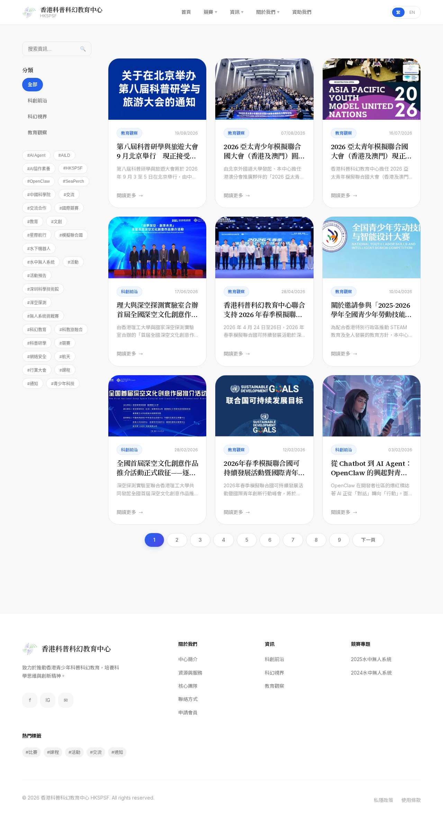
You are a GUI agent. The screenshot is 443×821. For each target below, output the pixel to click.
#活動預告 (36, 275)
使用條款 (411, 800)
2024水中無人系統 (371, 673)
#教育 (32, 221)
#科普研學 (36, 343)
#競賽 (65, 343)
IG (48, 700)
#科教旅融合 (71, 329)
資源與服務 (190, 673)
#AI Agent (36, 155)
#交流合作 (36, 208)
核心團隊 (188, 686)
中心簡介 (188, 659)
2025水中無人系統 (371, 659)
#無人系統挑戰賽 (43, 316)
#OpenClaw (38, 181)
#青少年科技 (62, 383)
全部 (32, 84)
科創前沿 (37, 100)
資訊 (237, 12)
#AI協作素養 (38, 168)
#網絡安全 (36, 356)
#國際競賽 (69, 208)
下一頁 (368, 540)
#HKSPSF (72, 168)
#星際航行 (36, 235)
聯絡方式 (188, 699)
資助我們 (301, 12)
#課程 (65, 370)
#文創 (56, 221)
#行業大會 (36, 370)
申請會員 (188, 712)
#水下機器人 (39, 248)
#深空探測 (36, 302)
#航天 (65, 356)
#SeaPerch (73, 181)
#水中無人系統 (41, 262)
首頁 (186, 12)
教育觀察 (37, 132)
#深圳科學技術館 (43, 289)
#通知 (32, 383)
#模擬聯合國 (71, 235)
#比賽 (31, 752)
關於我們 (268, 12)
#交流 (69, 194)
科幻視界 (37, 116)
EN (412, 12)
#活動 (73, 262)
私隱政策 (383, 800)
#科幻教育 (36, 329)
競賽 (210, 12)
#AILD (64, 155)
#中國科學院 (39, 194)
